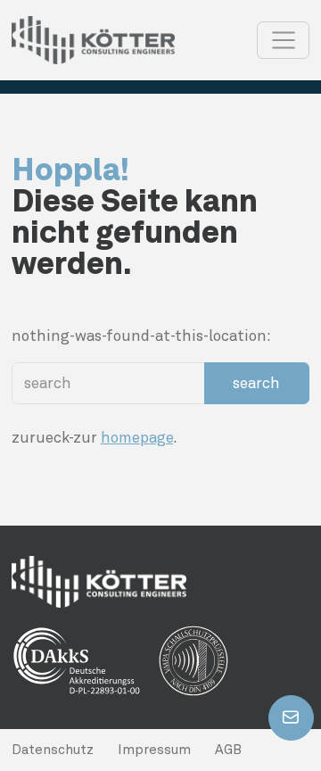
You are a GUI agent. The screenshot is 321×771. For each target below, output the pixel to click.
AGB (228, 750)
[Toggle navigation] (283, 40)
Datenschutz (53, 750)
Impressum (154, 750)
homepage (137, 437)
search (256, 383)
